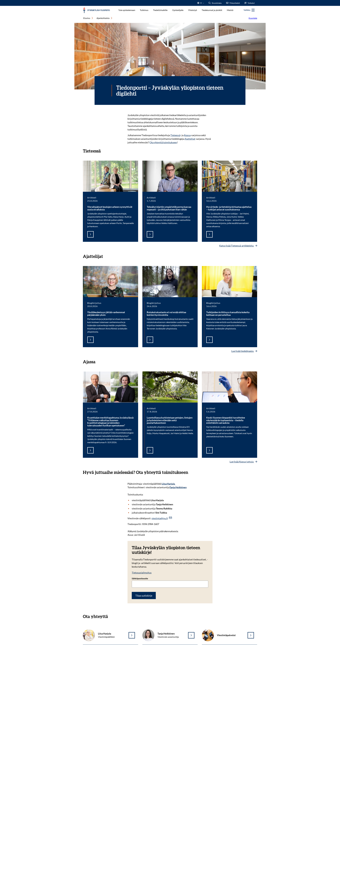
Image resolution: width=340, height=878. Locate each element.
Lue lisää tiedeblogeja (242, 351)
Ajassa (187, 135)
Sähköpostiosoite (140, 578)
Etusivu (86, 18)
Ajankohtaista (103, 18)
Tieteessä (175, 135)
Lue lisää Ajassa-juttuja (242, 461)
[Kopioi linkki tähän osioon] (103, 151)
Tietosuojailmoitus (142, 572)
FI (201, 4)
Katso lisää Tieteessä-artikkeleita (236, 245)
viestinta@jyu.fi (160, 518)
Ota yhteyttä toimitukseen (163, 142)
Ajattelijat (190, 138)
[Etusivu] (96, 10)
